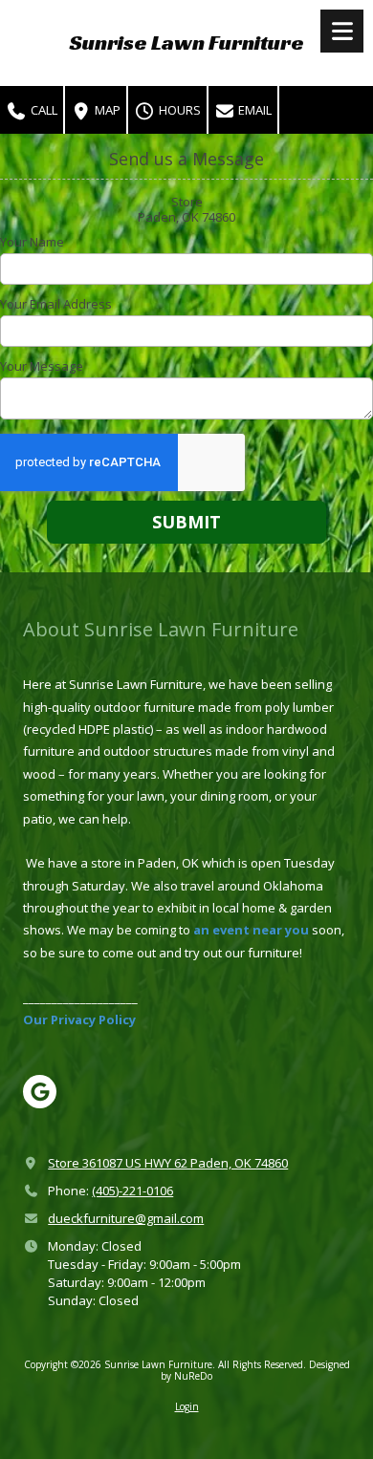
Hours (178, 109)
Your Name (32, 241)
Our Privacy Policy (79, 1019)
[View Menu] (341, 31)
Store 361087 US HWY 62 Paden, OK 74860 (168, 1162)
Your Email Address (56, 303)
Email (253, 109)
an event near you (251, 929)
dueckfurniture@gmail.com (126, 1218)
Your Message (41, 366)
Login (187, 1406)
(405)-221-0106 (132, 1190)
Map (106, 109)
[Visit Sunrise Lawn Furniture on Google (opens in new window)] (39, 1091)
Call (42, 109)
